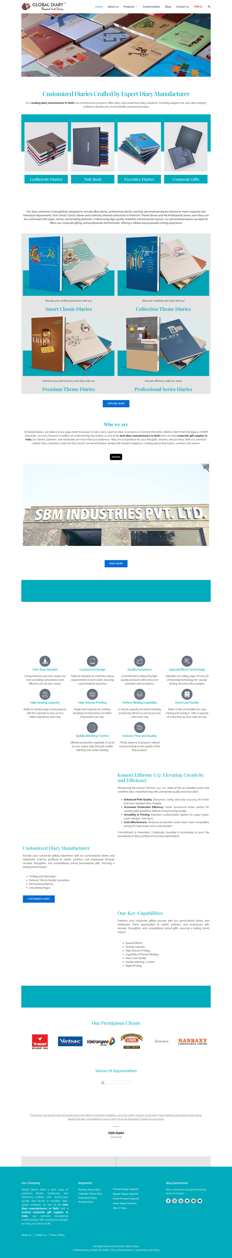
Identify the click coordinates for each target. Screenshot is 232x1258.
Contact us (182, 6)
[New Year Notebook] (92, 147)
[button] (136, 6)
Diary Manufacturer (122, 1250)
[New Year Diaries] (139, 147)
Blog (168, 6)
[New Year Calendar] (186, 147)
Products (129, 6)
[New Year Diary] (46, 147)
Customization (151, 6)
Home (99, 6)
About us (113, 6)
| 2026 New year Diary (147, 1250)
